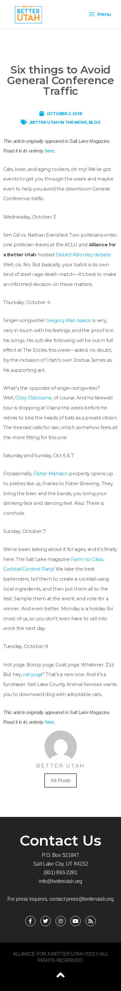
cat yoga (32, 674)
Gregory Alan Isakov (68, 320)
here (49, 150)
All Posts (60, 780)
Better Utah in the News (58, 122)
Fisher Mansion (51, 473)
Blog (95, 122)
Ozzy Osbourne (33, 398)
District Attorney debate (83, 255)
